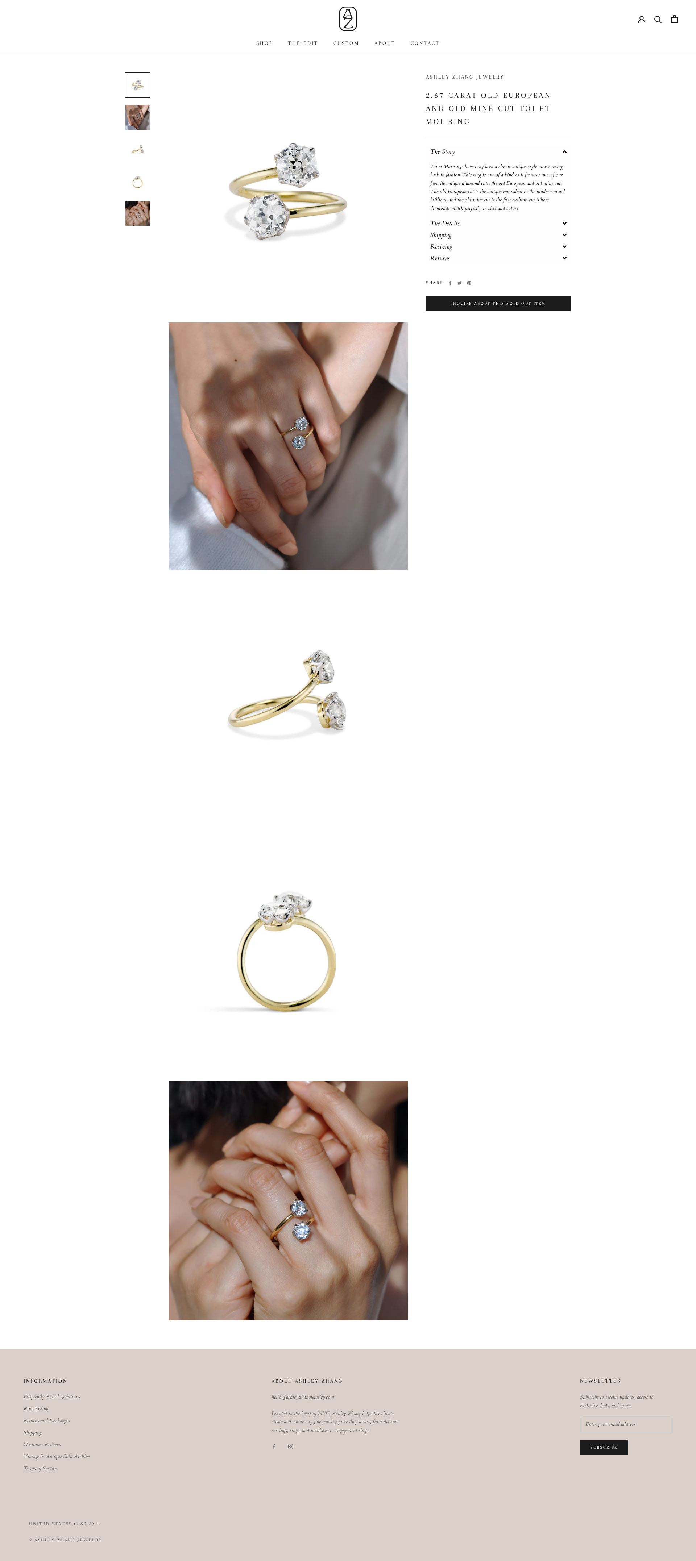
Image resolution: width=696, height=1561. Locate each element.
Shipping (33, 1432)
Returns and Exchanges (47, 1420)
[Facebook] (450, 283)
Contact (425, 43)
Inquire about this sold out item (498, 303)
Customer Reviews (42, 1444)
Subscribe (604, 1447)
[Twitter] (459, 283)
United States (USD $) (62, 1523)
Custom (346, 43)
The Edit (303, 43)
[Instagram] (290, 1446)
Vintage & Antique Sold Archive (57, 1456)
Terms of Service (40, 1468)
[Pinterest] (469, 283)
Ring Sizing (36, 1408)
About (384, 43)
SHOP (264, 43)
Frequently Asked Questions (52, 1396)
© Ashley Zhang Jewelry (65, 1540)
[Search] (658, 19)
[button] (498, 151)
